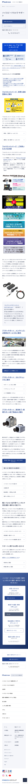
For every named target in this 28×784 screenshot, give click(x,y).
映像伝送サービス (8, 735)
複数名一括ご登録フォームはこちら (12, 140)
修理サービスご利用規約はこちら (10, 557)
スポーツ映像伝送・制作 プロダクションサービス (19, 737)
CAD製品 (6, 730)
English (5, 761)
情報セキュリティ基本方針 (8, 755)
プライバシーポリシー (8, 752)
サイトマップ (6, 758)
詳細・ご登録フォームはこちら (11, 133)
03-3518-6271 (15, 33)
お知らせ (6, 745)
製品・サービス (18, 727)
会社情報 (16, 742)
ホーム (3, 6)
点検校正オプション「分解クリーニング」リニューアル (14, 86)
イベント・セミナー (8, 742)
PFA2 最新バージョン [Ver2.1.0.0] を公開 (13, 83)
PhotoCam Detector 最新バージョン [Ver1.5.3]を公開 (12, 81)
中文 (5, 764)
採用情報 (16, 745)
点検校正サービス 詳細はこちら (11, 370)
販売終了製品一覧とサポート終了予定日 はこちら (13, 461)
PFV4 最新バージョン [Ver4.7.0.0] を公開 (13, 78)
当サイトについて (7, 749)
